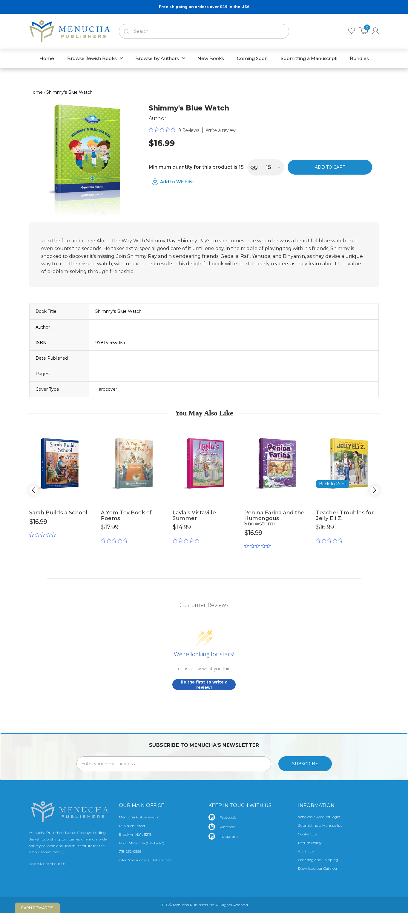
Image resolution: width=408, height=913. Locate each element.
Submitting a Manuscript (320, 825)
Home (36, 92)
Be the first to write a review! (204, 684)
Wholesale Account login (319, 817)
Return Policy (309, 842)
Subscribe (305, 763)
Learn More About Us (47, 863)
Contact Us (307, 834)
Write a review (221, 130)
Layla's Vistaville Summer (194, 515)
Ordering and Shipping (318, 859)
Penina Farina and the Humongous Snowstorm (274, 517)
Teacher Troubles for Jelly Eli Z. (345, 515)
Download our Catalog (317, 868)
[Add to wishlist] (83, 430)
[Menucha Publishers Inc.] (69, 30)
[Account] (375, 30)
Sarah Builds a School (58, 512)
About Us (306, 851)
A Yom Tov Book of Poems (126, 515)
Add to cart (330, 167)
